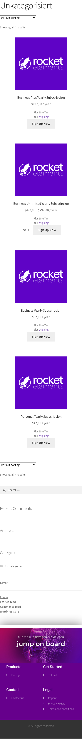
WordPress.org (9, 611)
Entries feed (8, 602)
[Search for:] (41, 490)
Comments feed (10, 607)
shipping (44, 116)
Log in (4, 597)
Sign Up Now (41, 123)
